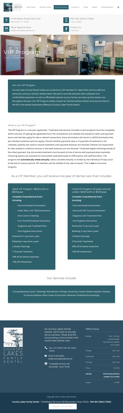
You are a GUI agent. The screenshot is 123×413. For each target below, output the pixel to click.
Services (18, 7)
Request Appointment (62, 406)
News (94, 7)
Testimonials (107, 7)
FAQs (86, 7)
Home (7, 7)
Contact (75, 7)
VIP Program (61, 7)
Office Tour (45, 7)
